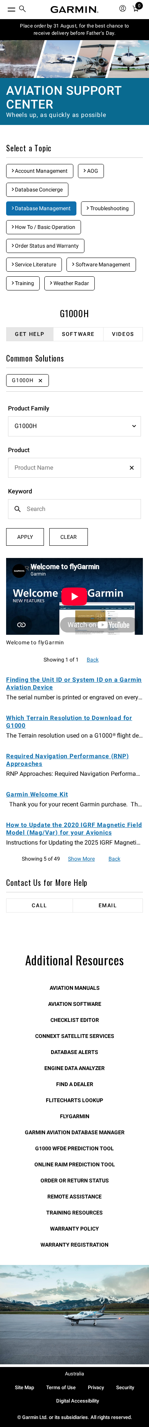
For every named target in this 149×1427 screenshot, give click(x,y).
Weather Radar (70, 283)
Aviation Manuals (75, 988)
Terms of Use (61, 1387)
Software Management (102, 264)
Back (93, 660)
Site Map (24, 1387)
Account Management (41, 171)
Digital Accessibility (77, 1401)
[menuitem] (22, 9)
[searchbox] (74, 468)
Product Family (28, 408)
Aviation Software (74, 1004)
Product (18, 450)
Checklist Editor (74, 1020)
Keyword (20, 491)
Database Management (42, 208)
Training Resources (74, 1213)
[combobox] (74, 468)
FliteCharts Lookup (74, 1100)
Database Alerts (74, 1052)
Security (125, 1387)
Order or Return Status (74, 1180)
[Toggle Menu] (4, 7)
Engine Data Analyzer (74, 1068)
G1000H (74, 313)
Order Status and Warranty (46, 246)
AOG (92, 171)
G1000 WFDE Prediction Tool (74, 1148)
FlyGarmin (74, 1116)
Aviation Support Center (63, 97)
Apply (25, 537)
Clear (68, 537)
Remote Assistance (74, 1196)
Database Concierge (38, 189)
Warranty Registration (74, 1245)
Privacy (96, 1387)
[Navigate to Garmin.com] (74, 9)
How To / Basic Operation (44, 227)
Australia (74, 1374)
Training (24, 283)
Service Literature (35, 264)
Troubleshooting (109, 208)
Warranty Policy (74, 1229)
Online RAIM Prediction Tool (74, 1164)
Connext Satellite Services (74, 1036)
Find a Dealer (74, 1084)
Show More (81, 859)
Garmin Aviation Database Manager (75, 1132)
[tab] (29, 334)
